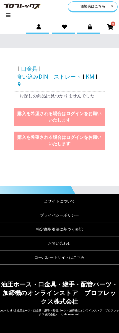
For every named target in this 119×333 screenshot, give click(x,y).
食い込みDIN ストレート (49, 76)
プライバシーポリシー (59, 215)
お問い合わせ (59, 243)
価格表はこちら (92, 6)
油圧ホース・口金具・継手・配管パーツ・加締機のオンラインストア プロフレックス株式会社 (59, 293)
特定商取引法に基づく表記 (59, 229)
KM (90, 76)
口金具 (29, 68)
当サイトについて (59, 201)
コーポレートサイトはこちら (59, 257)
